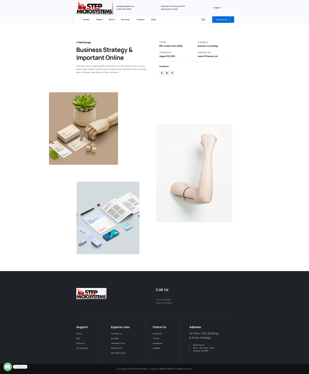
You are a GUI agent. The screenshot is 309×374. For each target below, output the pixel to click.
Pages (99, 19)
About (112, 19)
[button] (219, 7)
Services (125, 19)
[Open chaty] (8, 367)
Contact (140, 19)
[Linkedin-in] (167, 73)
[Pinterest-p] (172, 73)
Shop (153, 19)
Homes (86, 19)
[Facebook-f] (161, 73)
